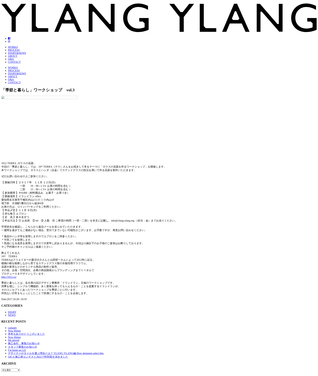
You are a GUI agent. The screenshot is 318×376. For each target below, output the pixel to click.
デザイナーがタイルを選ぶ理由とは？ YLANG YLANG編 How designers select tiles (56, 353)
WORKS (13, 47)
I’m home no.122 (17, 350)
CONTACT (14, 62)
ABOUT (12, 56)
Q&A (11, 59)
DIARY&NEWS (17, 53)
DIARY (12, 312)
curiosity (12, 327)
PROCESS (14, 50)
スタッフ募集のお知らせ (22, 346)
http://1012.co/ (8, 277)
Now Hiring (14, 330)
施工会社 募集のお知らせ (24, 343)
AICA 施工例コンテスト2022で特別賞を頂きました (38, 356)
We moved (13, 340)
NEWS (12, 315)
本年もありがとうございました (26, 333)
